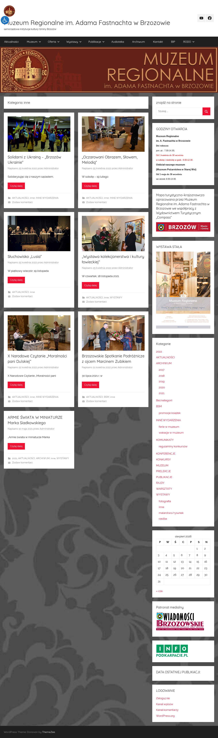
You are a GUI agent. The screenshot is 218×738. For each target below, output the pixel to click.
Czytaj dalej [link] (16, 185)
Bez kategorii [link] (164, 400)
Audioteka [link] (117, 41)
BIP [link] (173, 41)
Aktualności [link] (11, 41)
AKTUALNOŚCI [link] (20, 197)
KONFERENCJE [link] (165, 453)
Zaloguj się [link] (163, 698)
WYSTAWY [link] (116, 297)
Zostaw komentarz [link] (22, 202)
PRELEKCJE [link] (163, 471)
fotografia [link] (165, 501)
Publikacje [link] (94, 41)
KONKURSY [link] (163, 459)
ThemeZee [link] (48, 732)
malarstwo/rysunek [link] (171, 512)
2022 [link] (159, 351)
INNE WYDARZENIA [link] (47, 197)
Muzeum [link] (32, 41)
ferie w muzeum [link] (169, 426)
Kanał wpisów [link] (164, 704)
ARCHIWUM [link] (43, 458)
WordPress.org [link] (165, 715)
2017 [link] (161, 369)
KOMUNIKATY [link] (165, 439)
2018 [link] (162, 375)
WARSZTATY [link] (164, 488)
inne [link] (32, 197)
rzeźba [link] (163, 518)
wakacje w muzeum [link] (171, 432)
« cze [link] (159, 591)
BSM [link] (106, 397)
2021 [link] (14, 458)
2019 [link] (162, 381)
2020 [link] (162, 387)
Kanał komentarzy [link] (167, 709)
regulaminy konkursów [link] (173, 446)
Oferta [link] (52, 41)
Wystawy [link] (72, 41)
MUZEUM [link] (162, 465)
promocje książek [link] (169, 413)
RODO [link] (187, 41)
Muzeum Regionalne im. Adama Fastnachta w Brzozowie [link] (87, 23)
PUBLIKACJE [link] (164, 477)
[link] (5, 20)
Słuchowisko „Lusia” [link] (25, 256)
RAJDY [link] (160, 482)
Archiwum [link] (138, 41)
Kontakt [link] (158, 41)
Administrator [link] (51, 168)
